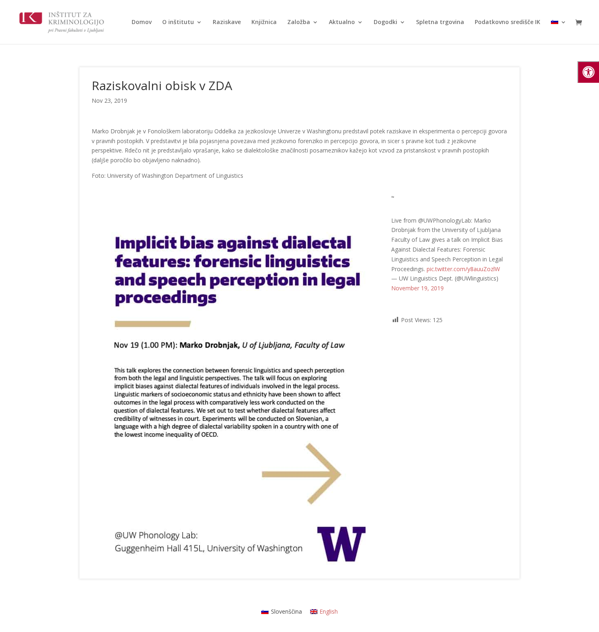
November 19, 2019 (417, 288)
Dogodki (385, 22)
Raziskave (227, 22)
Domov (142, 22)
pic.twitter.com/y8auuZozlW (463, 269)
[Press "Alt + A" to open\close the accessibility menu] (588, 72)
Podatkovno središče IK (507, 22)
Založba (298, 22)
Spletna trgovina (440, 22)
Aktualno (342, 22)
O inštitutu (178, 22)
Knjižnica (264, 22)
